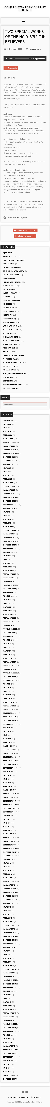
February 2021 (9, 662)
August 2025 (8, 464)
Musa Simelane (10, 344)
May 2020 (7, 695)
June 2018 (7, 779)
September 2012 (10, 1031)
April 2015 (7, 918)
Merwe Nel (8, 333)
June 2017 (7, 823)
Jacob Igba (8, 289)
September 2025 (10, 460)
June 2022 (7, 603)
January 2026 (9, 446)
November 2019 (10, 717)
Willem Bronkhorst (12, 384)
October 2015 (9, 896)
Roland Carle (9, 370)
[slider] (41, 58)
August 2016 (8, 859)
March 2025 (8, 482)
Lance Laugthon (11, 326)
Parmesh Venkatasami (13, 355)
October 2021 (9, 632)
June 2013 (7, 998)
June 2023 (7, 559)
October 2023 (9, 545)
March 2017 (8, 834)
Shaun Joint (9, 377)
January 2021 (9, 665)
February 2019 (9, 750)
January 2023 (9, 578)
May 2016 (7, 870)
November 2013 (10, 980)
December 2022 (9, 581)
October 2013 (9, 984)
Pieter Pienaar (10, 359)
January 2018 (9, 797)
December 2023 (9, 537)
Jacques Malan (35, 49)
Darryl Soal (9, 264)
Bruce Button (9, 256)
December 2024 (9, 493)
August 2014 (8, 947)
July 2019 (7, 731)
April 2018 (7, 786)
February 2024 (9, 530)
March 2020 (8, 702)
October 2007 (9, 1079)
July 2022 (7, 600)
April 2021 (7, 654)
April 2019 (7, 742)
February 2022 (9, 618)
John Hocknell (10, 308)
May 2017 (7, 826)
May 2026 (7, 431)
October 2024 (9, 501)
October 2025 (9, 457)
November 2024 (10, 497)
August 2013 (8, 991)
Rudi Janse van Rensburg (14, 373)
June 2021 (7, 647)
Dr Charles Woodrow (13, 271)
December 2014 (9, 932)
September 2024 (10, 504)
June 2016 (7, 867)
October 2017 (9, 808)
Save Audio (12, 68)
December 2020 (9, 669)
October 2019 (9, 720)
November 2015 (10, 892)
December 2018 (9, 757)
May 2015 (7, 914)
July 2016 (7, 863)
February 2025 (9, 486)
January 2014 (9, 973)
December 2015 (9, 889)
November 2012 (10, 1024)
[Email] (23, 1092)
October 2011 (9, 1053)
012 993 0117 (37, 1097)
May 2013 (7, 1002)
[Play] (6, 59)
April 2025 (7, 479)
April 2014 (7, 962)
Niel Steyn (8, 351)
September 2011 (10, 1057)
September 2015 (10, 899)
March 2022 (8, 614)
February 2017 (9, 837)
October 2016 (9, 852)
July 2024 (7, 512)
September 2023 (10, 548)
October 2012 (9, 1027)
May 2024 (7, 519)
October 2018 (9, 764)
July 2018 (7, 775)
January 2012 (9, 1046)
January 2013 (9, 1017)
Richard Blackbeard (12, 362)
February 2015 (9, 925)
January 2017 (9, 841)
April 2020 (7, 698)
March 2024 (8, 526)
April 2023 (7, 567)
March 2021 (8, 658)
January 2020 (9, 709)
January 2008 (9, 1075)
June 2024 (7, 515)
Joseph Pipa (8, 315)
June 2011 (7, 1068)
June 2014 (7, 954)
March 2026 (8, 439)
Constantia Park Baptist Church (25, 9)
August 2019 (8, 728)
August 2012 (8, 1035)
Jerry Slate (8, 296)
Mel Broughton (10, 329)
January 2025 (9, 490)
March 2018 (8, 790)
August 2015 (8, 903)
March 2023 (8, 570)
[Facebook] (26, 1092)
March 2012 (8, 1042)
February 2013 (9, 1013)
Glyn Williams (10, 278)
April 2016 (7, 874)
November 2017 (10, 804)
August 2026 (8, 420)
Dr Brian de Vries (11, 267)
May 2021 (7, 651)
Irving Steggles (10, 286)
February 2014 (9, 969)
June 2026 (7, 428)
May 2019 (7, 739)
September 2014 (10, 943)
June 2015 (7, 910)
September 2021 (10, 636)
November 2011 (10, 1049)
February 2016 (9, 881)
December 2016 (9, 845)
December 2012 (9, 1020)
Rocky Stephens (10, 366)
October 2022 (9, 589)
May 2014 (7, 958)
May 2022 (7, 607)
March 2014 (8, 965)
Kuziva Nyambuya (11, 322)
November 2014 (10, 936)
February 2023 (9, 574)
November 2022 (10, 585)
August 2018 (8, 772)
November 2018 (10, 760)
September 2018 (10, 768)
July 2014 (7, 951)
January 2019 (9, 753)
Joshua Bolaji (9, 318)
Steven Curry (9, 381)
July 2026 (7, 424)
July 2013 (7, 995)
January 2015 (9, 929)
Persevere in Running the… (26, 230)
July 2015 (7, 907)
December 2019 (9, 713)
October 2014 (9, 940)
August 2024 (8, 508)
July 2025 (7, 468)
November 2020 (10, 673)
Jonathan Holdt (11, 311)
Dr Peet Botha (10, 388)
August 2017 (8, 815)
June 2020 (7, 691)
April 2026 (7, 435)
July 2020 (7, 687)
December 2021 (9, 625)
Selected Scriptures (20, 217)
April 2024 (7, 523)
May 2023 (7, 563)
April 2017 (7, 830)
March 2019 (8, 746)
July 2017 (7, 819)
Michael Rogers (10, 337)
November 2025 (10, 453)
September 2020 (10, 680)
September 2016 (10, 856)
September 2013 (10, 987)
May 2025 (7, 475)
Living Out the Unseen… (23, 236)
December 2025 (9, 450)
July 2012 (7, 1038)
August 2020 (8, 684)
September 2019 (10, 724)
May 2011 (7, 1071)
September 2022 (10, 592)
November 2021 (10, 629)
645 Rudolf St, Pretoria (19, 1097)
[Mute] (36, 59)
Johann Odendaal (11, 300)
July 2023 (7, 556)
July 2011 (7, 1064)
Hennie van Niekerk (12, 282)
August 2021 (8, 640)
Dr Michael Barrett (12, 275)
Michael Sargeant (11, 340)
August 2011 (8, 1060)
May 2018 (7, 782)
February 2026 (9, 442)
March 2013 (8, 1009)
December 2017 (9, 801)
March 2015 (8, 921)
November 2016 (10, 848)
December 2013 (9, 976)
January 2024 (9, 534)
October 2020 (9, 676)
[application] (25, 58)
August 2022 (8, 596)
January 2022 (9, 621)
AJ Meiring (7, 253)
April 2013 (7, 1006)
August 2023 (8, 552)
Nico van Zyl (9, 348)
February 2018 (9, 793)
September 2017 (10, 812)
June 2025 (7, 472)
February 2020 (9, 706)
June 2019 (7, 735)
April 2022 (7, 611)
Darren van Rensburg (13, 260)
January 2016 (9, 885)
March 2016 (8, 878)
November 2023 (10, 541)
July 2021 (7, 643)
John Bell (7, 304)
